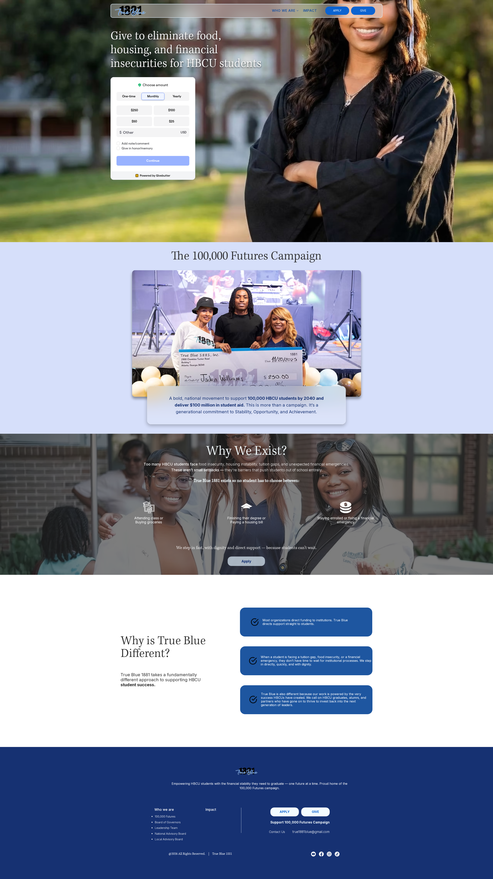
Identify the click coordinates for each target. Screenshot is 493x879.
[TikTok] (337, 854)
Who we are (164, 810)
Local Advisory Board (169, 839)
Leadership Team (166, 828)
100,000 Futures (165, 816)
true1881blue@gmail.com (311, 832)
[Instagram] (329, 854)
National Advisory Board (170, 833)
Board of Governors (168, 822)
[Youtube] (313, 854)
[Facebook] (321, 854)
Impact (210, 810)
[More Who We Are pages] (297, 11)
